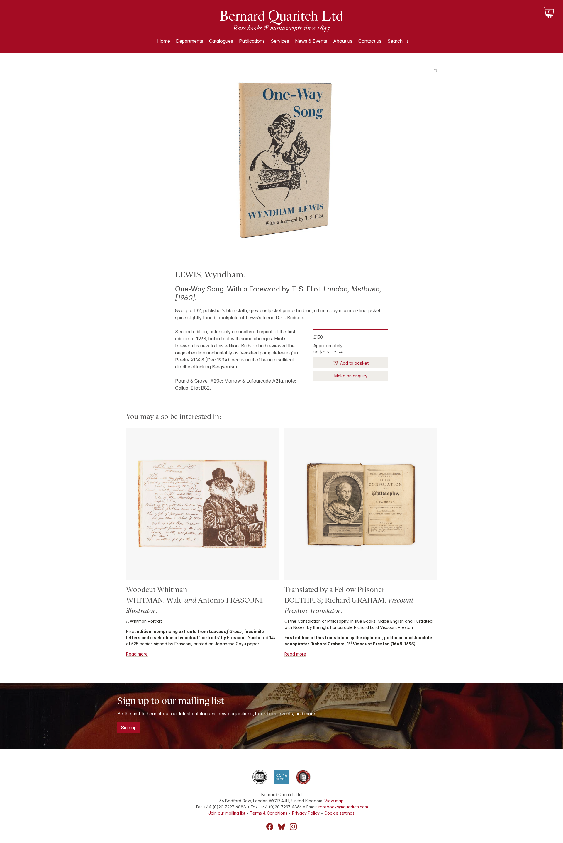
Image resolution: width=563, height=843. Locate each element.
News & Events (311, 41)
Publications (252, 41)
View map (334, 800)
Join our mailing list (226, 812)
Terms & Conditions (268, 812)
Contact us (369, 41)
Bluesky (281, 826)
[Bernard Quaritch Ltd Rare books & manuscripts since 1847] (281, 20)
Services (280, 41)
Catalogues (221, 41)
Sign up (129, 728)
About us (342, 41)
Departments (189, 41)
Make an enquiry (350, 375)
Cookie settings (339, 812)
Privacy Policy (306, 812)
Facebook (269, 826)
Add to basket (354, 363)
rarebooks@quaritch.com (343, 806)
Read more (137, 653)
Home (163, 41)
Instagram (293, 826)
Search (395, 41)
